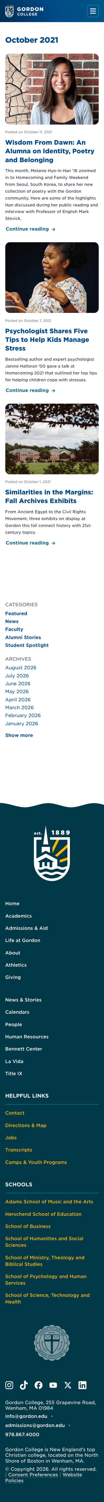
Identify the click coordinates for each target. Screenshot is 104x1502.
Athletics (16, 965)
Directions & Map (26, 1125)
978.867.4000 (22, 1434)
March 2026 (19, 707)
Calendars (17, 1012)
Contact (14, 1113)
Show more (19, 735)
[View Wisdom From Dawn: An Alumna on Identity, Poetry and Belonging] (52, 143)
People (13, 1024)
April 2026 (18, 700)
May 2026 (17, 691)
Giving (13, 977)
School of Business (28, 1226)
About (12, 953)
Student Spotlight (27, 645)
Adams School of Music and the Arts (49, 1202)
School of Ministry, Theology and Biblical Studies (45, 1261)
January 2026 (21, 723)
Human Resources (27, 1037)
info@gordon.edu (26, 1416)
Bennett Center (23, 1049)
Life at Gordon (22, 940)
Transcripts (18, 1150)
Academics (18, 916)
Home (12, 903)
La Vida (14, 1061)
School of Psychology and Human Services (46, 1280)
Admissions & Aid (26, 928)
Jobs (11, 1138)
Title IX (13, 1073)
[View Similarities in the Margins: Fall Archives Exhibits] (52, 475)
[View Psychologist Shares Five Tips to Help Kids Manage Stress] (52, 318)
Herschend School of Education (43, 1214)
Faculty (14, 629)
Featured (16, 613)
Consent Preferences (33, 1475)
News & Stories (23, 1000)
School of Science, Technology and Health (47, 1299)
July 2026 (17, 676)
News (12, 621)
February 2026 (23, 715)
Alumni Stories (23, 637)
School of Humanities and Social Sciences (44, 1242)
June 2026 (18, 684)
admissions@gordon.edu (35, 1425)
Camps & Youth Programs (36, 1162)
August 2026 (21, 668)
